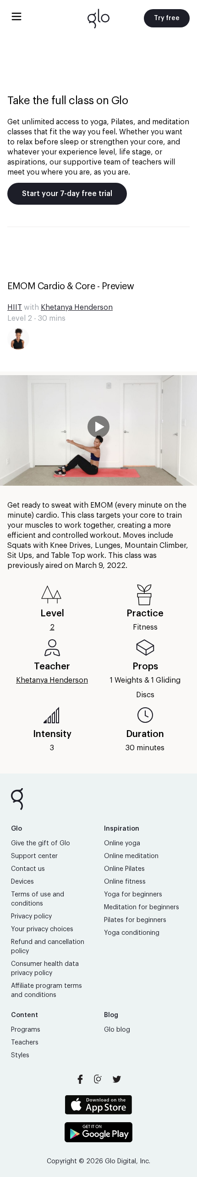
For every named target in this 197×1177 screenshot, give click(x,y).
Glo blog (117, 1030)
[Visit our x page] (117, 1079)
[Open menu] (16, 16)
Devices (22, 882)
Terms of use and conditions (37, 899)
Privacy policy (31, 916)
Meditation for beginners (141, 907)
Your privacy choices (42, 929)
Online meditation (131, 856)
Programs (25, 1030)
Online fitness (125, 882)
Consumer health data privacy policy (45, 968)
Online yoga (122, 843)
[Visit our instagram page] (98, 1079)
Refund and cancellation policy (47, 946)
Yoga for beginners (133, 894)
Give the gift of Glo (40, 843)
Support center (34, 856)
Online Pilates (124, 869)
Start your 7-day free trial (67, 193)
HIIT (14, 307)
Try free (167, 18)
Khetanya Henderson (77, 307)
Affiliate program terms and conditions (46, 990)
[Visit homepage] (98, 18)
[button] (98, 430)
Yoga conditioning (131, 933)
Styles (20, 1055)
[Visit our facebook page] (80, 1079)
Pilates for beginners (135, 920)
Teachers (24, 1042)
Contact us (28, 869)
